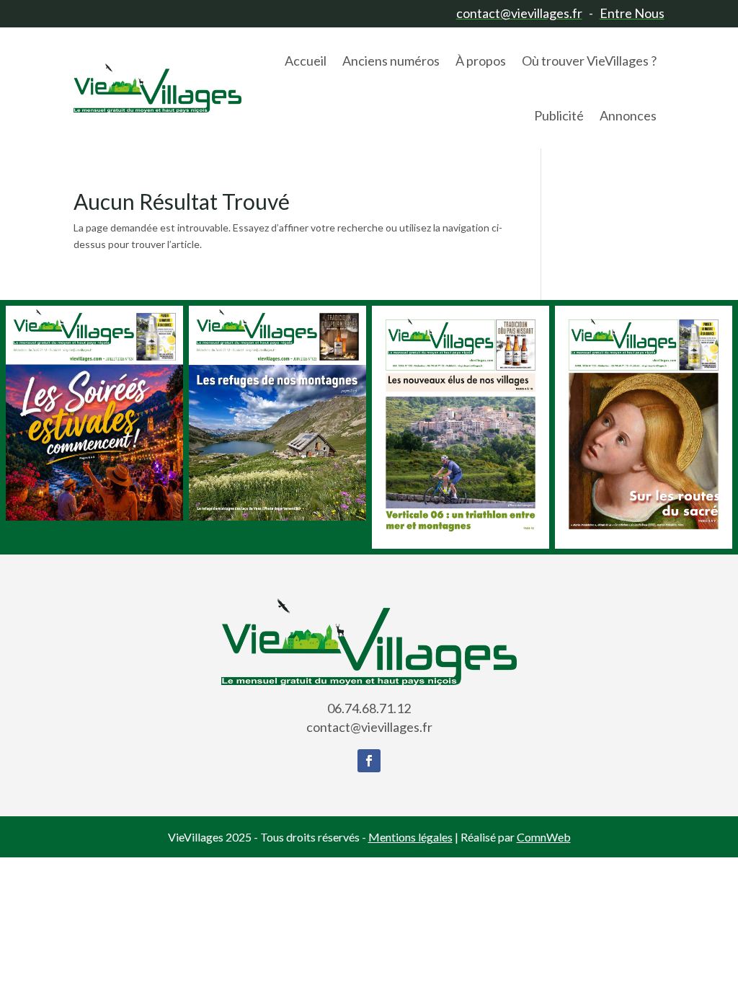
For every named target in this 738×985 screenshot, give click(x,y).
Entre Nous (632, 13)
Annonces (628, 115)
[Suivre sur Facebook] (369, 760)
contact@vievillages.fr (519, 13)
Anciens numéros (391, 61)
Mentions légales (410, 837)
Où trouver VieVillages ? (589, 61)
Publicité (559, 115)
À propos (480, 61)
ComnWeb (544, 837)
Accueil (305, 61)
